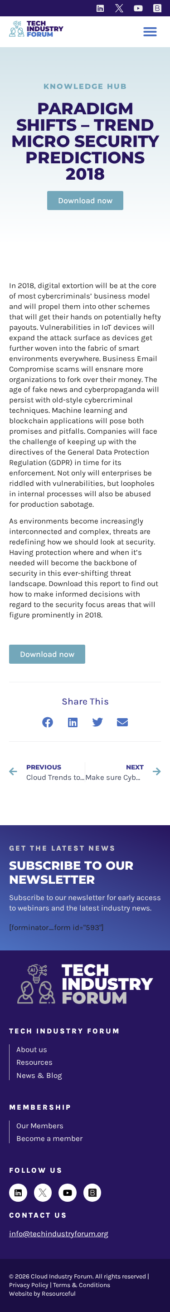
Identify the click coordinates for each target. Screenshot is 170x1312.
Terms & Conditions (81, 1285)
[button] (150, 32)
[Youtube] (138, 8)
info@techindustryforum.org (58, 1233)
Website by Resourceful (42, 1293)
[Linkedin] (100, 8)
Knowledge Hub (85, 86)
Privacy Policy (29, 1285)
